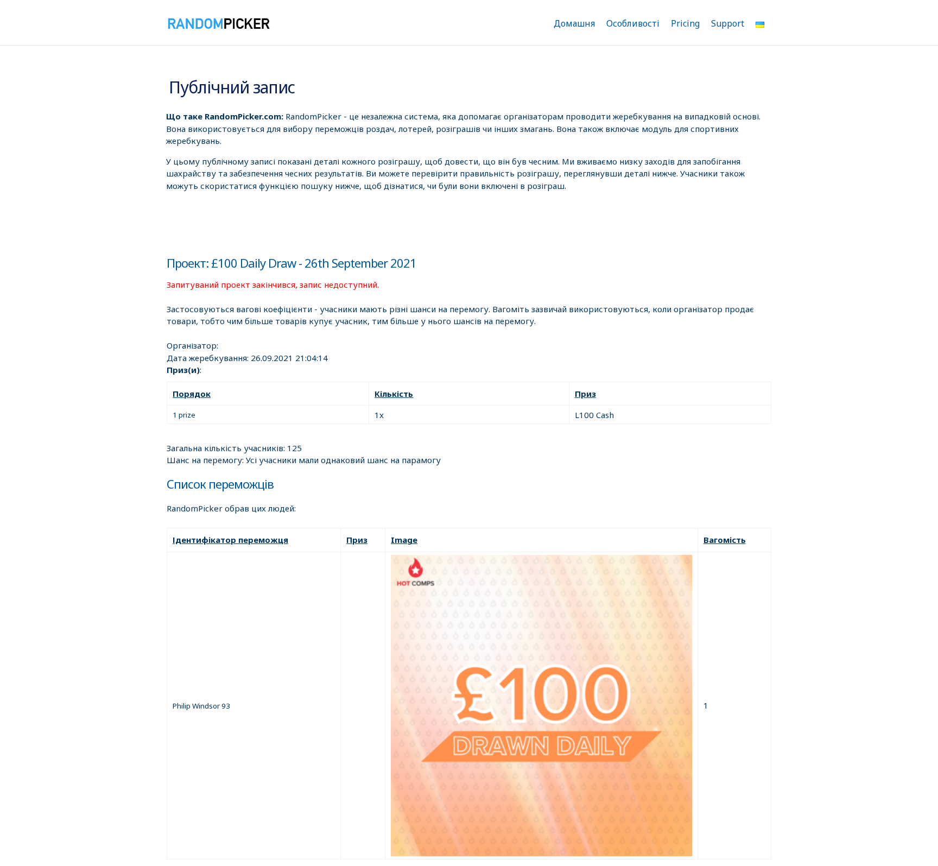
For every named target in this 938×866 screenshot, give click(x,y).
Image (404, 539)
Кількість (394, 393)
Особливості (633, 23)
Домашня (574, 23)
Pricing (685, 23)
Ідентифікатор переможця (230, 539)
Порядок (192, 393)
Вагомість (725, 539)
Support (727, 23)
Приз (585, 393)
